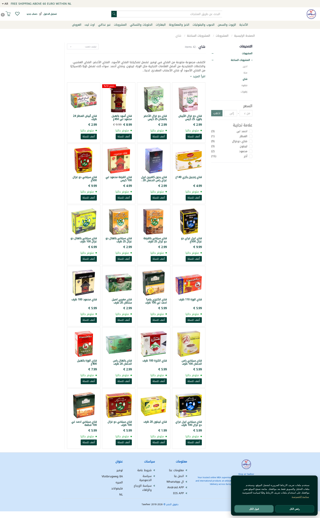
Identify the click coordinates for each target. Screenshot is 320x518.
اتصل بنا (179, 476)
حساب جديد (31, 14)
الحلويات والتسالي (141, 24)
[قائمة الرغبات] (17, 14)
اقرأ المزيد (198, 76)
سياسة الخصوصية (145, 478)
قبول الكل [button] (254, 509)
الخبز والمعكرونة (179, 24)
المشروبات (120, 24)
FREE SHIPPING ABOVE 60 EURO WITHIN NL (41, 3)
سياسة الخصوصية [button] (300, 497)
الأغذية (243, 24)
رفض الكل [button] (295, 509)
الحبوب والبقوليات (203, 24)
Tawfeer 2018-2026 (152, 504)
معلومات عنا (176, 470)
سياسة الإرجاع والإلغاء (143, 487)
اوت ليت (90, 24)
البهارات (161, 24)
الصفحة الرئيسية (244, 35)
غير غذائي (104, 24)
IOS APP (178, 493)
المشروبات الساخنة (199, 35)
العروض (76, 24)
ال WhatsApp (175, 481)
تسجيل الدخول (50, 14)
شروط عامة (144, 470)
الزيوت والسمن (227, 24)
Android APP (175, 487)
